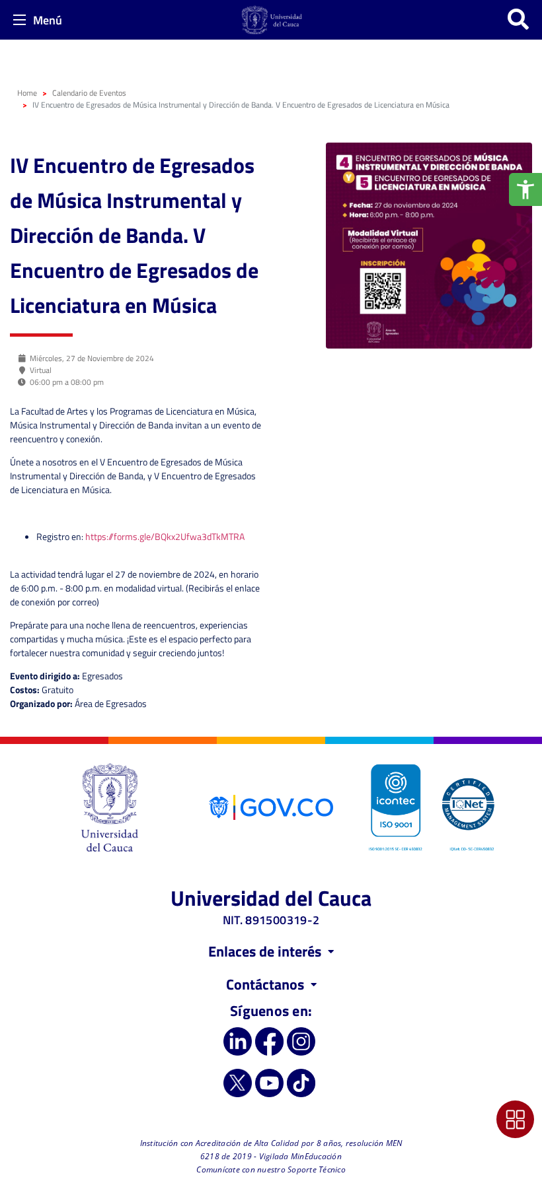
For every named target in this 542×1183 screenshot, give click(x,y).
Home (27, 92)
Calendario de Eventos (89, 92)
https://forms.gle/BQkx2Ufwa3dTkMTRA (165, 536)
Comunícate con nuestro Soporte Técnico (271, 1169)
